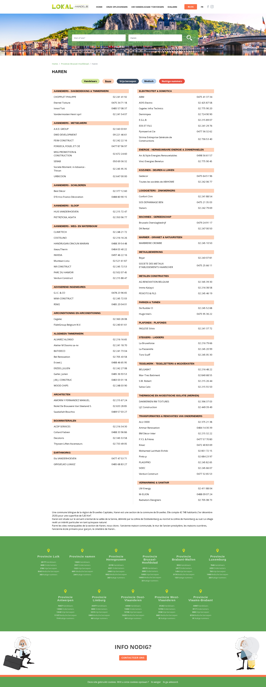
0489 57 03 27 (119, 411)
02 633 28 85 (120, 406)
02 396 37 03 (205, 401)
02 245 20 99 (205, 349)
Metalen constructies (154, 276)
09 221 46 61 (120, 134)
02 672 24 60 (120, 153)
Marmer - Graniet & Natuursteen (160, 237)
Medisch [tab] (149, 81)
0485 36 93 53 (119, 374)
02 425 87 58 (205, 102)
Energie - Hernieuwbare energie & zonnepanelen (171, 149)
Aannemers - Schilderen (70, 185)
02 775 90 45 (205, 161)
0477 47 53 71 (119, 458)
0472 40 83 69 (204, 445)
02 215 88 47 (120, 278)
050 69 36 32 (120, 161)
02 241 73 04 (120, 351)
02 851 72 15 (205, 450)
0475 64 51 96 (204, 176)
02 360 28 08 (120, 319)
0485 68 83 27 (119, 464)
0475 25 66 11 (204, 265)
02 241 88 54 (205, 196)
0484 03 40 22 (119, 249)
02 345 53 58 (120, 438)
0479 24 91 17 (204, 222)
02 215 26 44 (205, 381)
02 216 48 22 (205, 369)
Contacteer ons (133, 658)
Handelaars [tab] (90, 81)
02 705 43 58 (120, 356)
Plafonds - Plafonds (152, 322)
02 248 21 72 (120, 232)
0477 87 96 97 (119, 146)
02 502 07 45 (120, 272)
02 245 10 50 (205, 243)
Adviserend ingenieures (69, 287)
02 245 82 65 (205, 462)
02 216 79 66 (205, 343)
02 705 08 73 (205, 500)
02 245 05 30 (205, 354)
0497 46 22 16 (119, 255)
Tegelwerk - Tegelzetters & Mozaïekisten (166, 363)
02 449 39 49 (205, 407)
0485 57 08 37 (119, 108)
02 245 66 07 (205, 468)
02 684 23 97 (205, 456)
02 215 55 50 (205, 386)
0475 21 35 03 (204, 202)
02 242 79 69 (205, 208)
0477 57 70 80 (204, 439)
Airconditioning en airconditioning (77, 313)
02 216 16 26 (120, 237)
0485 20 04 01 (119, 304)
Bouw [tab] (108, 81)
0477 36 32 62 (204, 131)
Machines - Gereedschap (155, 217)
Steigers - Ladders (151, 337)
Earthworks (62, 452)
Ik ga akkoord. (170, 682)
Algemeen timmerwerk (69, 333)
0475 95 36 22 (204, 313)
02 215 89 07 (205, 119)
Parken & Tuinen (149, 302)
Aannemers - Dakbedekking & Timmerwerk (81, 91)
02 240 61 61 (120, 324)
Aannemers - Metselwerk (70, 123)
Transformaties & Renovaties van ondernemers (170, 416)
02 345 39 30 (205, 281)
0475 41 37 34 (204, 96)
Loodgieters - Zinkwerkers (157, 190)
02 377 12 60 (120, 191)
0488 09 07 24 (204, 494)
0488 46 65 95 (119, 362)
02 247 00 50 (205, 228)
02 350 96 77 (120, 217)
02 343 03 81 (120, 129)
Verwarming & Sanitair (154, 482)
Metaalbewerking (151, 252)
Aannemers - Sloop (66, 205)
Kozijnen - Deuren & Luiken (156, 170)
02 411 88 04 (205, 488)
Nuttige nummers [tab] (172, 81)
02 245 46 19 (205, 293)
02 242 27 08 (120, 368)
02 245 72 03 (120, 298)
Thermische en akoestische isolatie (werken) (169, 395)
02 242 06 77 (205, 181)
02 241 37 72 (205, 328)
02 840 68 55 (205, 375)
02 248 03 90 (120, 385)
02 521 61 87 (120, 260)
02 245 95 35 (120, 168)
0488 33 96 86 (119, 432)
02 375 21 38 (205, 421)
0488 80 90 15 (119, 196)
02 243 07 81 (205, 257)
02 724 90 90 (205, 114)
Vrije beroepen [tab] (128, 81)
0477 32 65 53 (204, 473)
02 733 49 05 (120, 443)
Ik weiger (156, 682)
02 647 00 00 (120, 176)
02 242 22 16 (120, 140)
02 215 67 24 (120, 400)
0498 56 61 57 (204, 155)
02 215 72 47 (120, 211)
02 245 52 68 (205, 308)
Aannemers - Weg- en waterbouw (75, 226)
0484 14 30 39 (204, 427)
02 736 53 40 (205, 139)
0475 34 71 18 (119, 102)
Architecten (62, 394)
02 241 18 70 (120, 345)
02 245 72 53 (120, 266)
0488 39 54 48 (119, 243)
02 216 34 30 (120, 426)
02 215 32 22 (205, 433)
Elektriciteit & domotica (155, 91)
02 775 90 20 (205, 108)
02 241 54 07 (120, 114)
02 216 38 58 (205, 287)
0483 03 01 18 (119, 379)
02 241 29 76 (205, 125)
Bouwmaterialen (65, 420)
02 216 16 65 (120, 339)
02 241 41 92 (120, 96)
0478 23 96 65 (119, 292)
